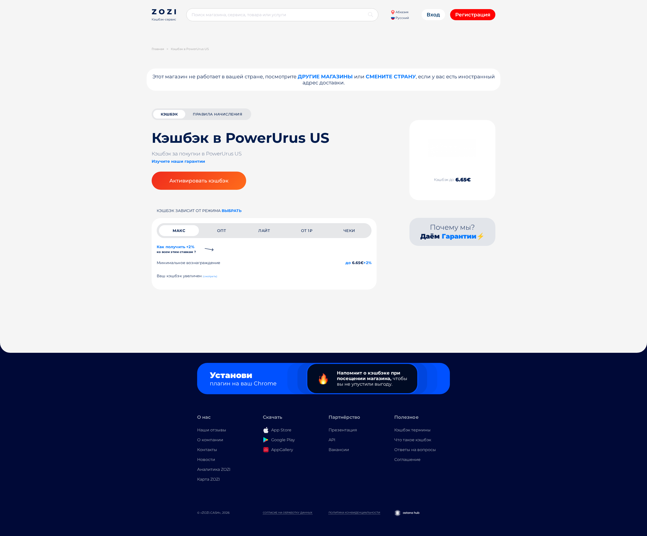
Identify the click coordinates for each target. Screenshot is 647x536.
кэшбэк (169, 114)
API (332, 439)
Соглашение (407, 459)
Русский (402, 18)
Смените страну (391, 77)
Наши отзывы (211, 430)
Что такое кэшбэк (412, 439)
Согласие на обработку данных (287, 512)
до (348, 262)
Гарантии (459, 236)
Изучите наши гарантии (178, 161)
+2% (367, 262)
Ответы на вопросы (415, 449)
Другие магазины (325, 77)
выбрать (232, 210)
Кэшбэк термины (412, 430)
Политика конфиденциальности (354, 512)
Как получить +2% (176, 249)
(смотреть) (210, 276)
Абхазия (401, 12)
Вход (433, 15)
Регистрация (472, 15)
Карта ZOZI (208, 479)
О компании (210, 439)
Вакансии (339, 449)
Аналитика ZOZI (213, 469)
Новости (206, 459)
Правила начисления (217, 114)
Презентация (343, 430)
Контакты (207, 449)
